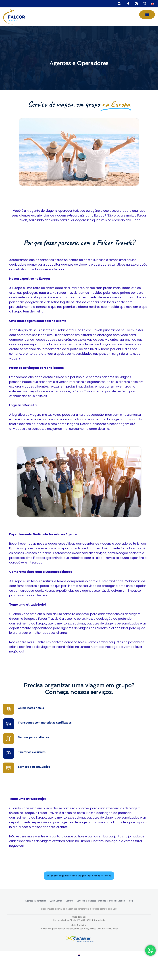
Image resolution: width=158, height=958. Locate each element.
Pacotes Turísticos (97, 900)
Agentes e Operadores (35, 900)
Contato (69, 900)
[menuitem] (153, 4)
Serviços (81, 900)
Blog (131, 900)
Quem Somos (56, 900)
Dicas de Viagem (117, 900)
